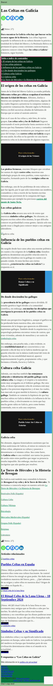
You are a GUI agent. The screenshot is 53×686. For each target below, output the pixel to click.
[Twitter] (17, 18)
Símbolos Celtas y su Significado (22, 631)
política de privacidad (28, 662)
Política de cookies (22, 678)
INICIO (4, 666)
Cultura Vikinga (8, 505)
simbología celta (8, 338)
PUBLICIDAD (7, 671)
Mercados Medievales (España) (15, 517)
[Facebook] (12, 18)
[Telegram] (8, 18)
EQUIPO (5, 669)
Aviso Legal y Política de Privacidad (26, 680)
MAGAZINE (6, 676)
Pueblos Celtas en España (18, 564)
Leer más (4, 588)
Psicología (6, 511)
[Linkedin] (21, 18)
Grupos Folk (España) (11, 523)
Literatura (5, 535)
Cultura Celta (7, 499)
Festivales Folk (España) (12, 493)
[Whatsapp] (3, 18)
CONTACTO (6, 673)
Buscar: (4, 2)
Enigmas (5, 529)
